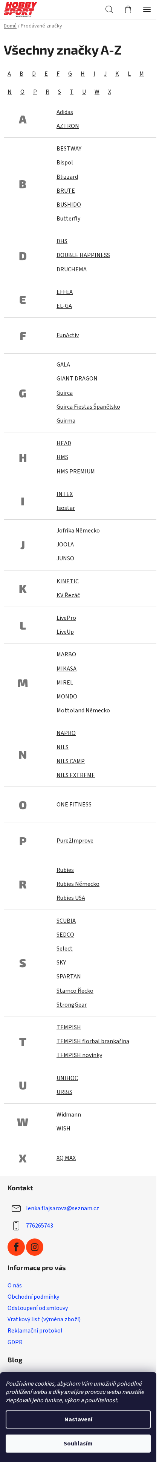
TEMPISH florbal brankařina (93, 1041)
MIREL (65, 683)
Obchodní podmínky (33, 1297)
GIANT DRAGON (77, 378)
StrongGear (72, 1005)
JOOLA (65, 544)
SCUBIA (66, 921)
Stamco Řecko (75, 991)
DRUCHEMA (72, 269)
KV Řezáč (68, 595)
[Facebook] (16, 1247)
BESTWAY (69, 149)
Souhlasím (78, 1443)
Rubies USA (71, 898)
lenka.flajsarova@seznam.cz (62, 1208)
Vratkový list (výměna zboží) (44, 1319)
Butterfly (68, 219)
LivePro (66, 618)
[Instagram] (34, 1247)
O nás (15, 1285)
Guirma (66, 421)
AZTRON (68, 126)
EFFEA (65, 292)
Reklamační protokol (35, 1331)
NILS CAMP (71, 761)
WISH (63, 1128)
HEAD (64, 443)
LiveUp (65, 632)
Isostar (66, 508)
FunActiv (68, 335)
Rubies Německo (78, 884)
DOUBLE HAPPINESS (83, 255)
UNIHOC (67, 1078)
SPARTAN (69, 976)
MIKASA (66, 669)
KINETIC (68, 581)
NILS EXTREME (76, 775)
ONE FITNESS (74, 804)
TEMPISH (69, 1027)
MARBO (66, 654)
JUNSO (65, 558)
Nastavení (78, 1419)
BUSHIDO (69, 205)
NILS (63, 747)
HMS (62, 457)
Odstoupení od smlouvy (38, 1308)
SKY (61, 962)
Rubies (65, 870)
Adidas (65, 112)
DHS (62, 241)
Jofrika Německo (78, 530)
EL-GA (64, 306)
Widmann (69, 1115)
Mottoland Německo (83, 710)
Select (65, 949)
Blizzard (67, 177)
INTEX (65, 494)
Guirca (65, 393)
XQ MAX (66, 1158)
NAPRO (66, 733)
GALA (63, 365)
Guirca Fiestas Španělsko (88, 407)
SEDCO (65, 935)
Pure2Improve (75, 841)
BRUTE (66, 191)
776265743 (39, 1226)
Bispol (65, 162)
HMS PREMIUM (76, 471)
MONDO (67, 696)
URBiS (64, 1092)
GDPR (15, 1342)
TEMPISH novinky (79, 1055)
